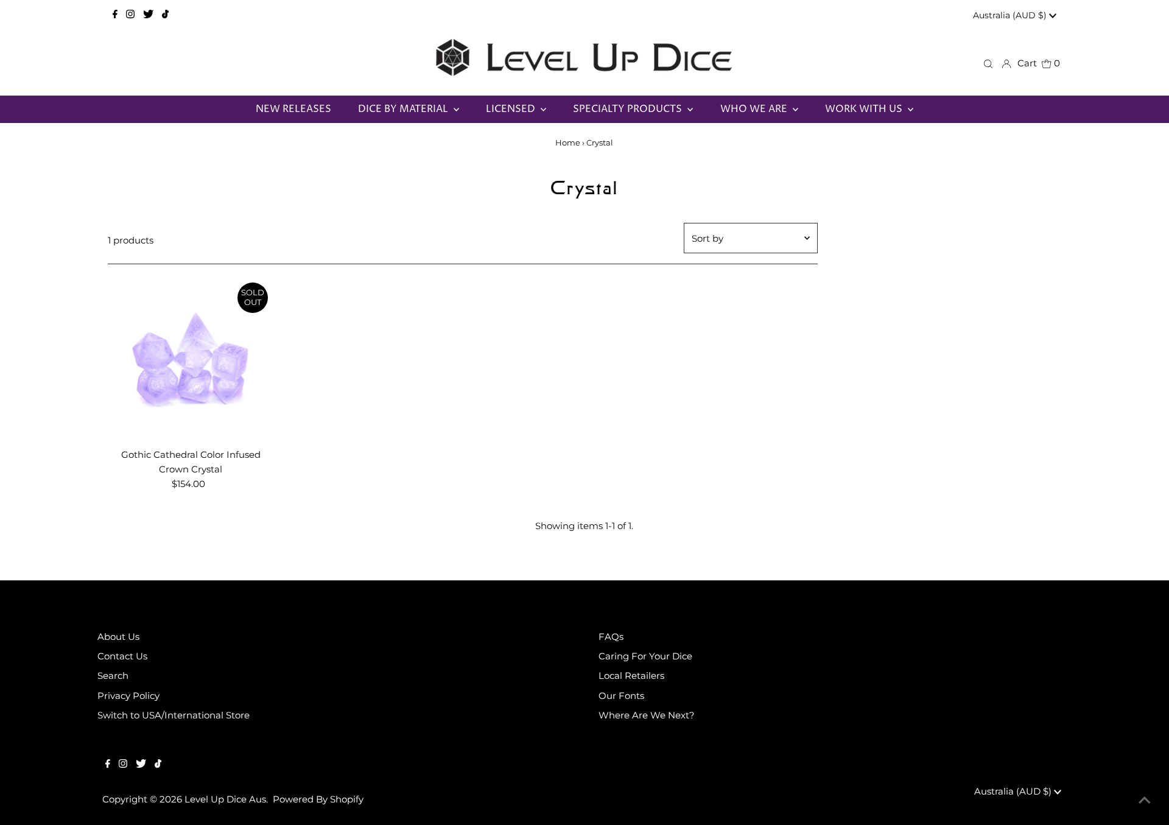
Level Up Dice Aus (225, 799)
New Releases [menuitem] (293, 109)
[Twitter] (148, 15)
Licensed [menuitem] (512, 109)
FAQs (611, 636)
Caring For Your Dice (645, 656)
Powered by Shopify (318, 799)
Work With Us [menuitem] (865, 109)
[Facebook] (115, 15)
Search (112, 675)
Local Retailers (631, 675)
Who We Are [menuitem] (755, 109)
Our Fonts (621, 695)
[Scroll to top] (1144, 800)
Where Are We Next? (647, 715)
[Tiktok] (165, 15)
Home (567, 142)
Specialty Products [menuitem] (628, 109)
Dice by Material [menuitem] (404, 109)
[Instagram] (130, 15)
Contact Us (122, 656)
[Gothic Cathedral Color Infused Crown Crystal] (191, 359)
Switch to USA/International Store (173, 715)
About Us (118, 636)
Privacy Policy (128, 695)
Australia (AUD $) (1011, 15)
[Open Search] (988, 63)
